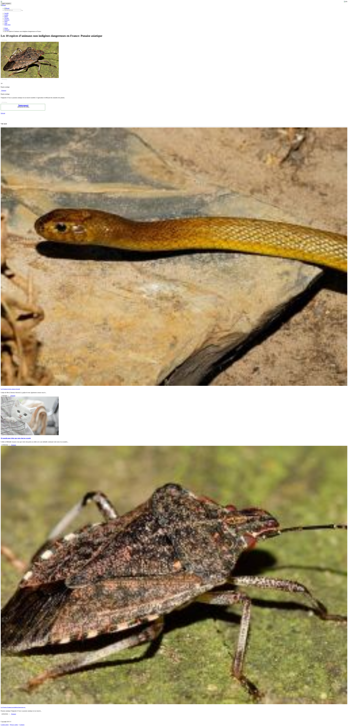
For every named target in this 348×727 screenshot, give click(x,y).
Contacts (21, 724)
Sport (5, 21)
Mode (6, 16)
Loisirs (6, 15)
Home (6, 28)
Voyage (6, 18)
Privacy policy (14, 724)
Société (6, 13)
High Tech (7, 24)
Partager (3, 90)
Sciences (6, 20)
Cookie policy (5, 724)
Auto (5, 23)
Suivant (3, 113)
